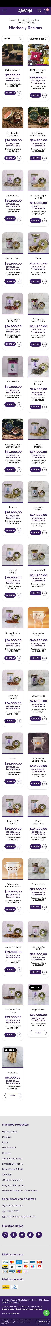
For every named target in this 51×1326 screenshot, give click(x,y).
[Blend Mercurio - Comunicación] (19, 469)
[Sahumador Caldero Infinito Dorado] (19, 909)
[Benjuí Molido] (44, 718)
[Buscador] (40, 11)
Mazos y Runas (9, 1131)
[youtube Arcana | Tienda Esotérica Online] (22, 1235)
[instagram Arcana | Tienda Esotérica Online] (5, 1235)
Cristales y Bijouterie (12, 1158)
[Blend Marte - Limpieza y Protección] (19, 158)
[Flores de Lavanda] (44, 407)
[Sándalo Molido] (19, 281)
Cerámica (6, 1153)
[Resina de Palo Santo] (44, 972)
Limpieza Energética (28, 20)
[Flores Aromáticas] (44, 846)
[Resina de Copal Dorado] (44, 220)
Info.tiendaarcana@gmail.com (21, 1216)
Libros (5, 1142)
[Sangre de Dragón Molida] (44, 344)
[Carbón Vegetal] (19, 93)
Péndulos (6, 1137)
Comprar (36, 95)
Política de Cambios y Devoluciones (19, 1191)
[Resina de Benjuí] (19, 595)
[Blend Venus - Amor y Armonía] (44, 158)
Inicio (12, 20)
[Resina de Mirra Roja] (19, 658)
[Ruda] (44, 281)
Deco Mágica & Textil (12, 1169)
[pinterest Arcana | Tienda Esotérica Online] (39, 1235)
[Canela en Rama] (19, 969)
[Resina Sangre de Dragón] (19, 344)
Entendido (42, 1322)
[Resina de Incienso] (44, 469)
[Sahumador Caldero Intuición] (44, 658)
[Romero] (19, 530)
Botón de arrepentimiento (29, 1309)
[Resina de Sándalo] (19, 721)
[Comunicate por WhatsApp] (46, 1313)
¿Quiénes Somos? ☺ (12, 1180)
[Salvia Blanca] (19, 218)
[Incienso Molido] (44, 593)
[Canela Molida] (44, 907)
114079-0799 (12, 1211)
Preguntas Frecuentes (13, 1185)
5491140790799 (14, 1206)
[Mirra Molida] (19, 404)
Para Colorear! (9, 1148)
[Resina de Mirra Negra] (19, 1035)
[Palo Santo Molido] (44, 532)
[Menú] (4, 11)
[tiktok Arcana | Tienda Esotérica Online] (30, 1235)
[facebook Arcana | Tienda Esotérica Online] (13, 1235)
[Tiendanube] (11, 1314)
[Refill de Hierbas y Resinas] (44, 95)
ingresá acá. (8, 1309)
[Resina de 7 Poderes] (19, 846)
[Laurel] (19, 781)
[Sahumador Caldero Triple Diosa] (44, 783)
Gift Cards (7, 1174)
